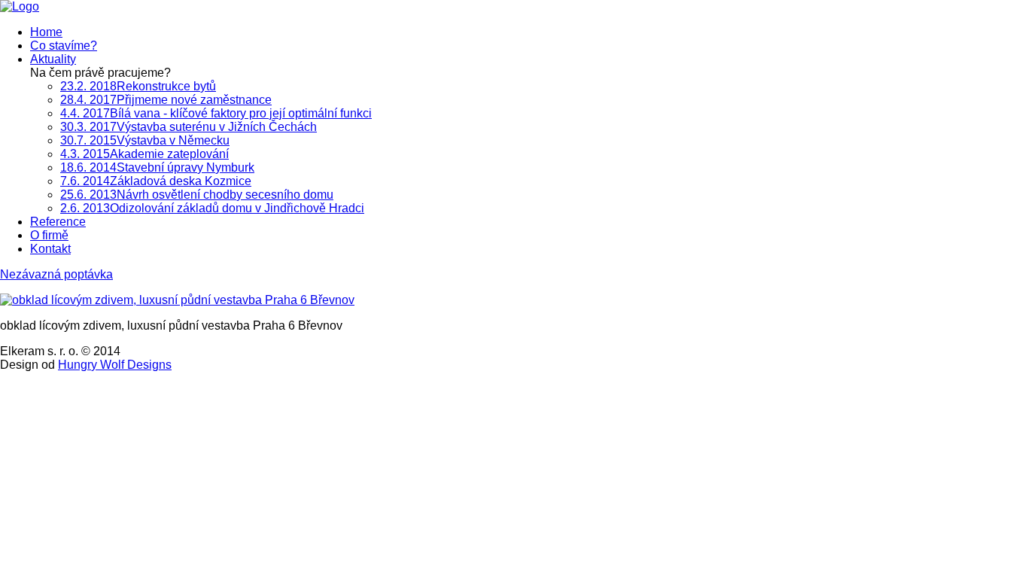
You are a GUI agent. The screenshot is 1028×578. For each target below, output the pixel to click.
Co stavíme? (63, 45)
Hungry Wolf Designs (115, 364)
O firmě (49, 235)
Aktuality (53, 59)
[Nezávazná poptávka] (19, 7)
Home (46, 32)
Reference (58, 221)
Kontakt (50, 248)
